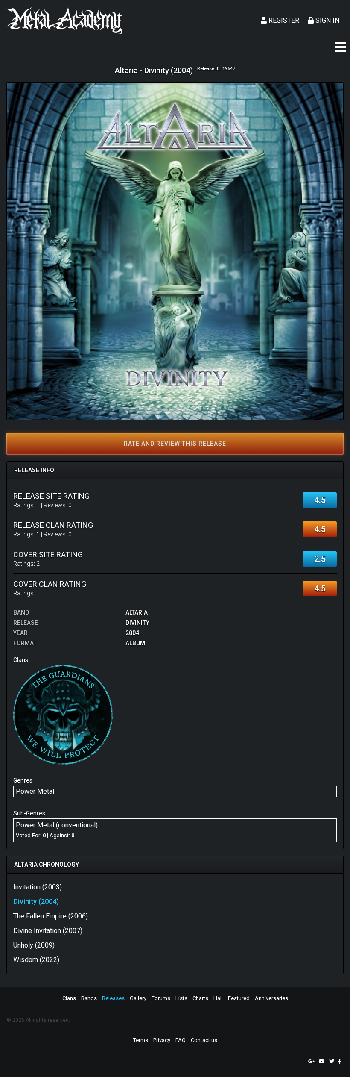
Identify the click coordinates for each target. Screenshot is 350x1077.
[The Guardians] (63, 714)
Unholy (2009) (34, 945)
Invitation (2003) (37, 887)
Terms (140, 1040)
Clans (69, 998)
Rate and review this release (175, 443)
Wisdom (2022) (36, 960)
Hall (218, 998)
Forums (161, 998)
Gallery (138, 998)
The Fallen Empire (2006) (50, 916)
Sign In (326, 20)
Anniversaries (271, 998)
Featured (239, 998)
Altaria (136, 612)
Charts (200, 998)
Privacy (161, 1040)
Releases (113, 998)
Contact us (204, 1040)
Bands (89, 998)
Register (283, 20)
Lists (181, 998)
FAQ (180, 1040)
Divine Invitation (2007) (47, 931)
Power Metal (35, 791)
